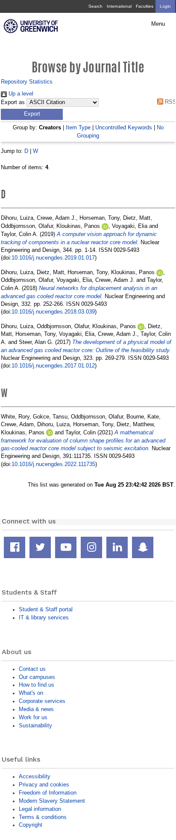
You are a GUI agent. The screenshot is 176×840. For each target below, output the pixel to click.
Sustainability (35, 725)
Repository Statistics (27, 81)
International (119, 6)
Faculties (144, 6)
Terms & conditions (43, 817)
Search (95, 6)
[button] (32, 114)
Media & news (36, 709)
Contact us (32, 669)
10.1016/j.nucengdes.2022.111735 (53, 464)
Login (165, 6)
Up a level (20, 93)
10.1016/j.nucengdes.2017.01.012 (53, 365)
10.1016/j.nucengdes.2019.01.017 (53, 257)
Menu (158, 24)
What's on (31, 693)
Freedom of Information (47, 792)
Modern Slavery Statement (52, 801)
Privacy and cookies (44, 784)
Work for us (33, 717)
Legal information (40, 809)
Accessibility (34, 776)
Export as (13, 102)
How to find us (36, 685)
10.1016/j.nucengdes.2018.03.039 (53, 311)
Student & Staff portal (46, 609)
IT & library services (44, 617)
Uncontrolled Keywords (123, 127)
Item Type (78, 127)
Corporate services (42, 701)
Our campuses (37, 677)
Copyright (30, 825)
